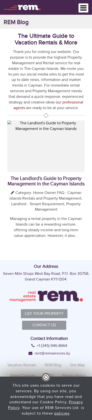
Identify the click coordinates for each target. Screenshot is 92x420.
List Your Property (44, 313)
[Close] (46, 377)
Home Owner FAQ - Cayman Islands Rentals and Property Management (45, 195)
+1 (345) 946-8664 (51, 345)
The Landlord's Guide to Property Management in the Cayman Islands (46, 181)
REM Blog (53, 365)
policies (61, 413)
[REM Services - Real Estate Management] (22, 7)
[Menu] (83, 8)
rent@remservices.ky (52, 353)
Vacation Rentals (21, 365)
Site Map (77, 365)
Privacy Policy (74, 375)
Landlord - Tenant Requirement (37, 204)
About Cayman (23, 375)
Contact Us (44, 325)
